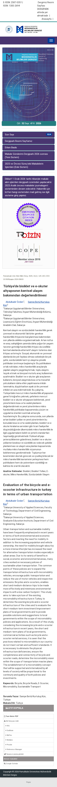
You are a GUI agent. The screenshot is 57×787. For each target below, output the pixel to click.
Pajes (28, 782)
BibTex (9, 735)
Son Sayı (28, 134)
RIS (8, 726)
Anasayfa (47, 19)
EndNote (9, 730)
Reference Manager (14, 749)
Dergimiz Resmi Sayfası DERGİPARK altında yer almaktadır (45, 9)
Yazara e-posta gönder (15, 754)
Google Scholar (12, 763)
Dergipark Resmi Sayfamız (18, 141)
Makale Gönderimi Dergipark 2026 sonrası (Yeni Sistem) (26, 156)
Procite (9, 745)
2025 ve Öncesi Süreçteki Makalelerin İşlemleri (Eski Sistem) (24, 165)
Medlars (9, 740)
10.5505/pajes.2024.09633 (13, 279)
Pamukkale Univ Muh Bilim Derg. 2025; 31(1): (20, 276)
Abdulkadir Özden (14, 302)
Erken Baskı (11, 147)
